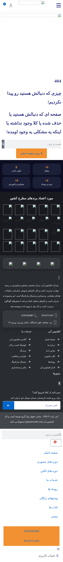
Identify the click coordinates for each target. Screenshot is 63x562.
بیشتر (54, 516)
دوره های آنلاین (49, 470)
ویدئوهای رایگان (49, 498)
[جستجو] (3, 144)
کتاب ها (53, 507)
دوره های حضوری (47, 461)
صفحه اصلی (51, 452)
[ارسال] (8, 405)
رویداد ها (53, 489)
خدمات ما (52, 479)
